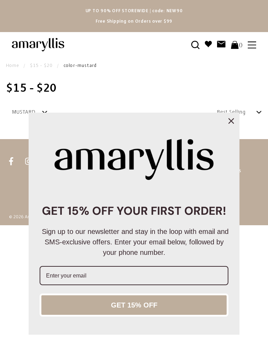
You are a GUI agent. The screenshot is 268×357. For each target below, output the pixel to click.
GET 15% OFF (134, 305)
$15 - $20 (41, 65)
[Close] (231, 121)
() (241, 45)
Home (12, 65)
